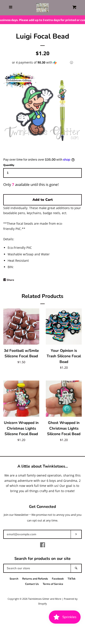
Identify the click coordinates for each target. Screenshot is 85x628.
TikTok (71, 578)
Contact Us (32, 584)
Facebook (58, 578)
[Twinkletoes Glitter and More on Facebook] (42, 546)
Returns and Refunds (35, 578)
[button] (42, 62)
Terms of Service (53, 584)
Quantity (8, 165)
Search (14, 578)
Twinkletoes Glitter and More (44, 598)
